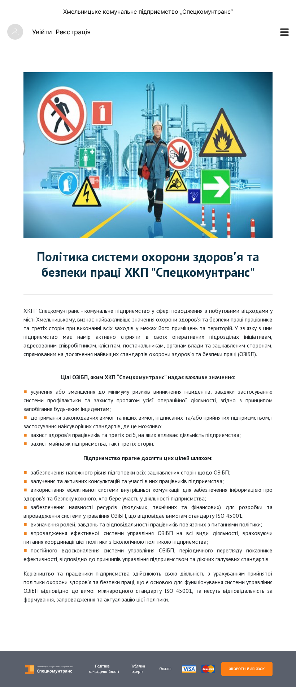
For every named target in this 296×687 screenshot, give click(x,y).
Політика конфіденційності (102, 669)
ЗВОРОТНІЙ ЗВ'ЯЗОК (247, 669)
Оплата (165, 668)
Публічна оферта (137, 669)
